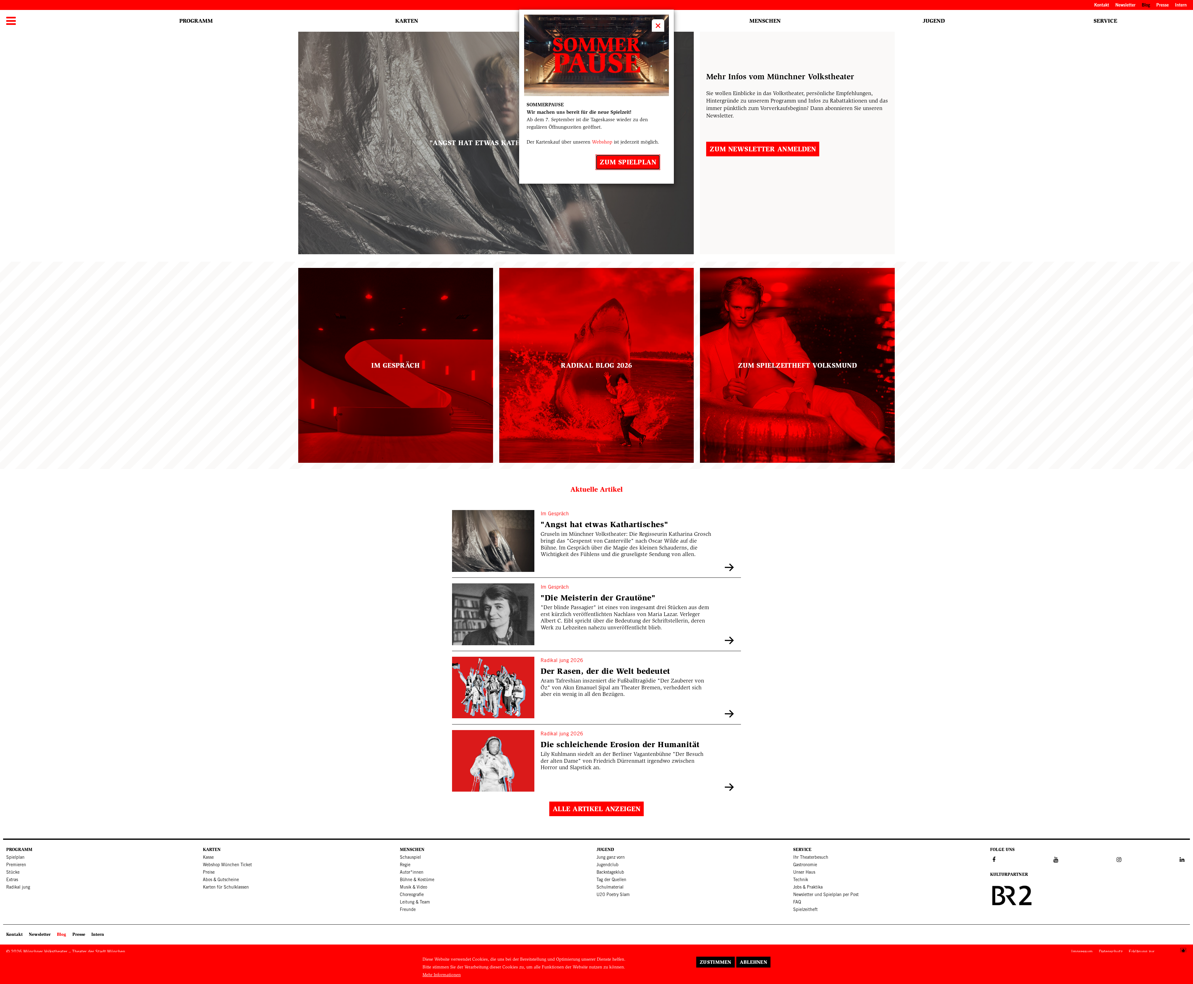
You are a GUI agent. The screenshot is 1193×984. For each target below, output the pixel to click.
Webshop (602, 142)
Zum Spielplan (628, 162)
